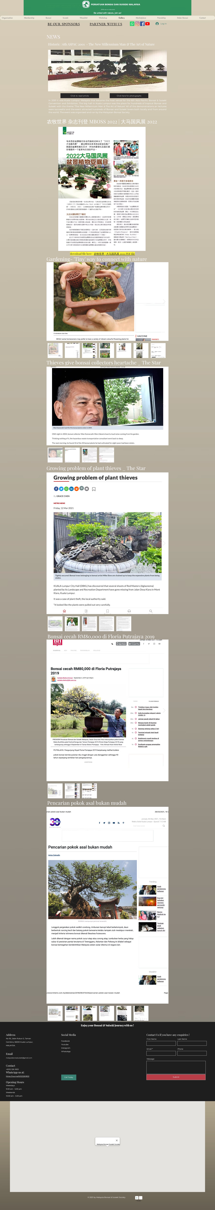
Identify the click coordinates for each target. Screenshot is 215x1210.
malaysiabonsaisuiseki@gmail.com (19, 1058)
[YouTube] (147, 23)
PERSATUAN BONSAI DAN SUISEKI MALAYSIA (115, 4)
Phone (180, 1049)
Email (149, 1049)
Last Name (182, 1039)
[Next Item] (164, 301)
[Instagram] (137, 23)
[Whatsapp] (132, 23)
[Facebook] (142, 23)
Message (150, 1059)
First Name (151, 1039)
